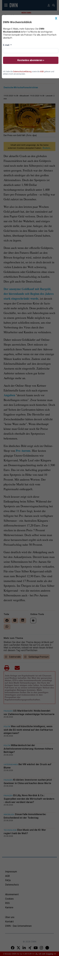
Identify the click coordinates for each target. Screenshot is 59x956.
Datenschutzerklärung (22, 72)
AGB (42, 72)
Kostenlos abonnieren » (30, 60)
